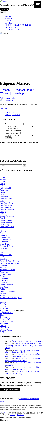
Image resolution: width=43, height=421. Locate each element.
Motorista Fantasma (7, 270)
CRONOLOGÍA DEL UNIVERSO (18, 25)
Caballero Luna (6, 199)
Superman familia (6, 313)
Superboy (3, 304)
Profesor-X (4, 280)
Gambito (3, 235)
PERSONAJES (11, 19)
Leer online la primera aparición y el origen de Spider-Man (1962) (23, 355)
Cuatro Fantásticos (7, 216)
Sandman (3, 293)
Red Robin (4, 287)
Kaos (2, 257)
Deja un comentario (7, 98)
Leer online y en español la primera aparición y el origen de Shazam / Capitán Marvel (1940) (23, 345)
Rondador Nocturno (7, 291)
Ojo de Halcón (5, 274)
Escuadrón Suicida (7, 227)
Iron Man (3, 252)
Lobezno (3, 265)
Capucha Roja (5, 207)
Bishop (2, 194)
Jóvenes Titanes (6, 255)
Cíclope (3, 212)
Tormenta (3, 317)
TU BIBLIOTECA (12, 29)
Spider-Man (4, 300)
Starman (3, 302)
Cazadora (3, 259)
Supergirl (3, 306)
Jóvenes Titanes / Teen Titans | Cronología (27, 341)
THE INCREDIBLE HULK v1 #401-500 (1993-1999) (22, 372)
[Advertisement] (21, 57)
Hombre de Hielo (6, 246)
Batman (3, 186)
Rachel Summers (6, 285)
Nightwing (4, 272)
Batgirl (2, 184)
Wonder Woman (6, 330)
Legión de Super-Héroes (9, 261)
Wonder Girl (4, 328)
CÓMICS (8, 23)
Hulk (2, 250)
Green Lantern (5, 240)
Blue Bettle (4, 197)
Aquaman (3, 179)
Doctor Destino (6, 220)
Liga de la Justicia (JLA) (9, 263)
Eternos (3, 231)
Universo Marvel (6, 321)
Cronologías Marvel (12, 115)
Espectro (3, 229)
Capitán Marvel (6, 205)
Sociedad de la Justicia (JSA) (11, 298)
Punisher (3, 283)
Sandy (2, 295)
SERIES (8, 21)
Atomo (2, 182)
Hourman (3, 248)
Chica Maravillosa (7, 209)
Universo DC (5, 319)
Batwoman (4, 190)
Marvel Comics (20, 415)
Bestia (2, 192)
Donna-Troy (4, 225)
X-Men (2, 332)
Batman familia (5, 188)
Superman (4, 308)
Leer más (3, 108)
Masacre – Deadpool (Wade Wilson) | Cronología (17, 91)
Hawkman (4, 242)
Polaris (2, 276)
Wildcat (3, 326)
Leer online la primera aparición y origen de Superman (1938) (22, 351)
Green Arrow (5, 237)
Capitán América (6, 203)
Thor (2, 315)
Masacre (3, 268)
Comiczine (3, 412)
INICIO (8, 16)
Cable (2, 201)
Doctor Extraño (6, 222)
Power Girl (4, 278)
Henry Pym (4, 244)
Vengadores (4, 323)
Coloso (2, 214)
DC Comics (12, 415)
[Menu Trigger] (37, 4)
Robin (2, 289)
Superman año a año (7, 311)
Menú (3, 12)
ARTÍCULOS (10, 27)
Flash (2, 233)
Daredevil (3, 218)
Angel (2, 177)
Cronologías (9, 112)
